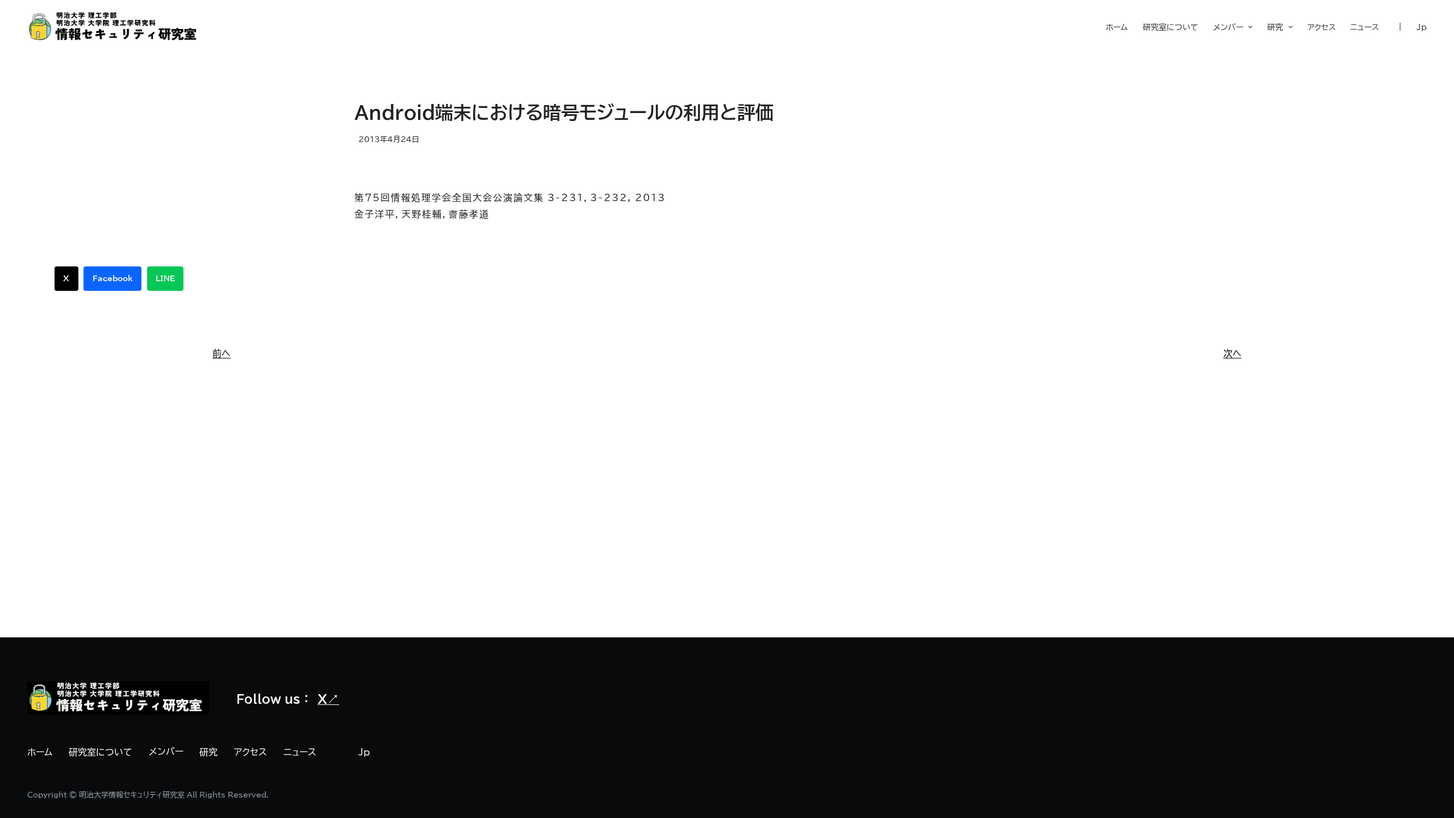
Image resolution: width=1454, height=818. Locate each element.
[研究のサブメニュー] (1288, 26)
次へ (1232, 353)
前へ (221, 353)
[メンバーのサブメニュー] (1248, 27)
